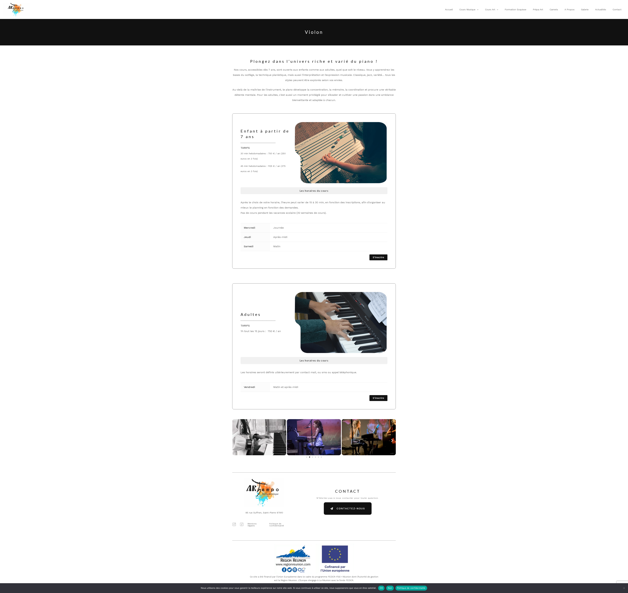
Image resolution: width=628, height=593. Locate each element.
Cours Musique (467, 9)
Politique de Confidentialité (276, 525)
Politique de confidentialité (411, 588)
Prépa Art (538, 9)
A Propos (570, 9)
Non (390, 588)
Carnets (554, 9)
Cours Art (490, 9)
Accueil (449, 9)
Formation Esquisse (515, 9)
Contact (617, 9)
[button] (476, 9)
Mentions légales (252, 525)
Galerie (585, 9)
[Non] (624, 588)
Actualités (600, 9)
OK (381, 588)
